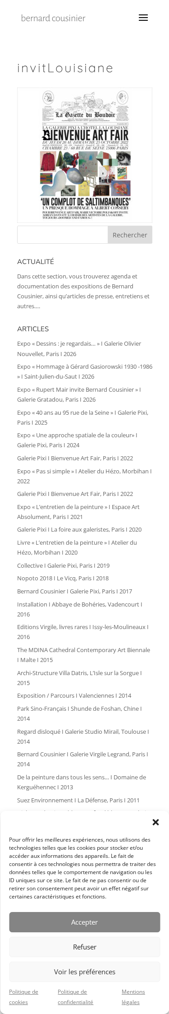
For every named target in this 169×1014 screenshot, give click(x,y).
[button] (155, 822)
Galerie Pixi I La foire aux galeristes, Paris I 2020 (79, 529)
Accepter (84, 921)
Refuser (84, 946)
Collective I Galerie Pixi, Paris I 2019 (63, 565)
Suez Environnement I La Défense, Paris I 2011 (78, 800)
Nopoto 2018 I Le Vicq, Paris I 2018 (63, 578)
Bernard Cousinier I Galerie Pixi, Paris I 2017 (74, 591)
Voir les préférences (84, 971)
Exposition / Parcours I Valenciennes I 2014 (74, 695)
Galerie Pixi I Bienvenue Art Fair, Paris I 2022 (75, 458)
